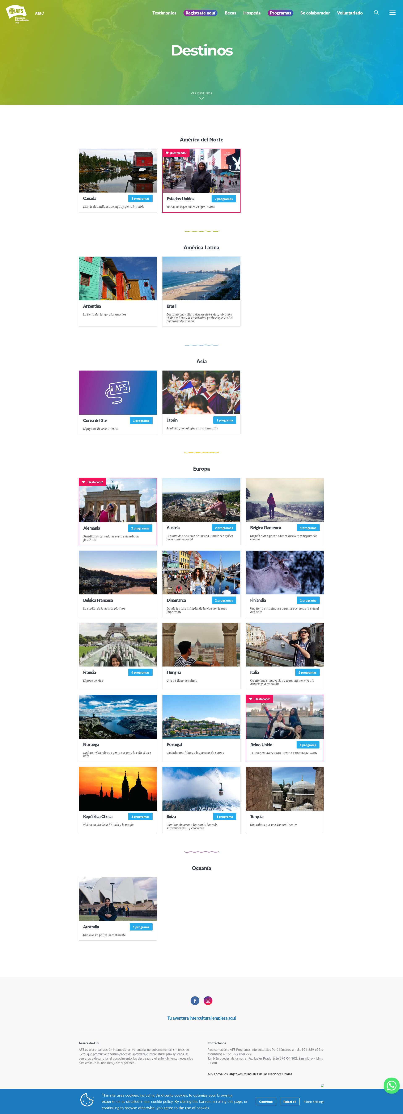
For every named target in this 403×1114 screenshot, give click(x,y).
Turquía (256, 816)
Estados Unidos (180, 199)
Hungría (174, 672)
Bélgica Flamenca (265, 528)
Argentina (92, 306)
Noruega (91, 744)
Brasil (172, 306)
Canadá (89, 198)
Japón (172, 420)
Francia (89, 672)
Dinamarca (176, 600)
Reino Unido (261, 745)
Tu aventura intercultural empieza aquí (201, 1018)
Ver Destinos (201, 93)
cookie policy (162, 1101)
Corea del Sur (95, 420)
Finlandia (258, 600)
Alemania (91, 528)
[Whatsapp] (391, 1085)
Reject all (289, 1101)
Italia (254, 672)
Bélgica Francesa (98, 600)
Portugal (174, 744)
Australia (91, 927)
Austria (173, 528)
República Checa (98, 816)
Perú (18, 14)
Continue (266, 1101)
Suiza (171, 816)
